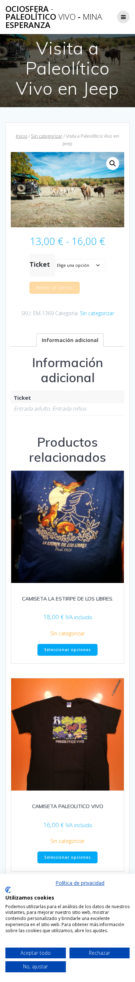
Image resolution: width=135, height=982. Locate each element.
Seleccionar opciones (67, 649)
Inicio (21, 136)
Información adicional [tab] (70, 340)
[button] (112, 163)
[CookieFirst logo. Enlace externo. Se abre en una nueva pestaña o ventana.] (8, 890)
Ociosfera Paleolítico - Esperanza (53, 17)
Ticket (40, 264)
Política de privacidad (79, 882)
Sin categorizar (46, 136)
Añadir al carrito (54, 287)
